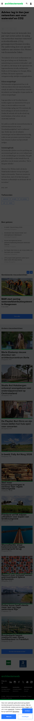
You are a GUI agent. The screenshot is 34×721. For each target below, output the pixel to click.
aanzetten (16, 711)
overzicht (11, 709)
